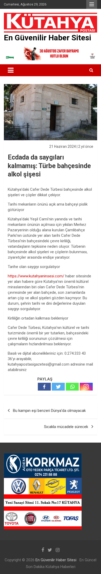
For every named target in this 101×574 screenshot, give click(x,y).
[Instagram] (86, 387)
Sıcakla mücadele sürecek (66, 426)
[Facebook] (44, 387)
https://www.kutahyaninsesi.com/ (36, 276)
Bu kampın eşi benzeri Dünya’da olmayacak (49, 410)
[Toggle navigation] (10, 70)
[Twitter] (58, 387)
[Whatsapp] (72, 387)
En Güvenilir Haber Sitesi (47, 37)
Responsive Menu (91, 4)
